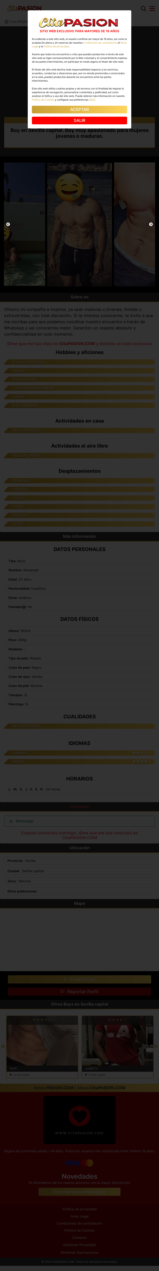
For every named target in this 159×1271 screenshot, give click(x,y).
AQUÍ (92, 99)
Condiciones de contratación (100, 42)
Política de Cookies (43, 99)
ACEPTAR (79, 109)
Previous (8, 224)
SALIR (79, 120)
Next (151, 224)
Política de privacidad (56, 46)
